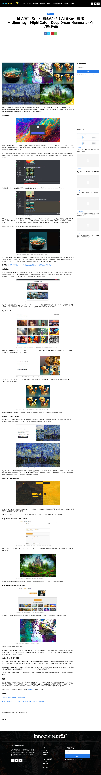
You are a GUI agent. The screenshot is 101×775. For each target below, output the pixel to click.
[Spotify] (98, 4)
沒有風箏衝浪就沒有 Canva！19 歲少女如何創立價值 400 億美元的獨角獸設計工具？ (30, 265)
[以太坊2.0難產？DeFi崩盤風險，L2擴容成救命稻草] (88, 181)
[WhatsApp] (55, 33)
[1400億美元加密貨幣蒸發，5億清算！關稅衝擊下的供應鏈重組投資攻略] (88, 224)
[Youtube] (95, 4)
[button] (77, 3)
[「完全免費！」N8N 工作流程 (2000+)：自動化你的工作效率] (88, 139)
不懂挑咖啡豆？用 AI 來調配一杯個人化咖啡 (13, 697)
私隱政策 (92, 75)
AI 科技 (79, 147)
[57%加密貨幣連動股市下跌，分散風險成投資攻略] (88, 160)
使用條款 (87, 75)
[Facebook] (92, 4)
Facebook (30, 689)
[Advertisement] (50, 46)
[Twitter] (48, 33)
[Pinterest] (52, 33)
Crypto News (80, 168)
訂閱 (88, 71)
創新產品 (50, 13)
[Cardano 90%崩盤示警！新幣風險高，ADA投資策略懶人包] (88, 203)
